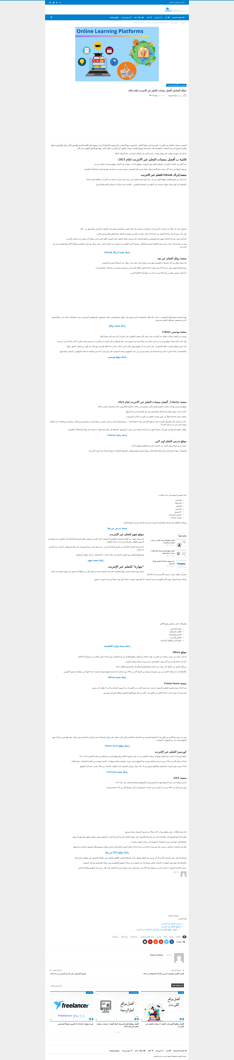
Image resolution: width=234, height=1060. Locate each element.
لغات (148, 17)
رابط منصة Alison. (117, 677)
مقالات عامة (137, 17)
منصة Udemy (124, 936)
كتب (166, 17)
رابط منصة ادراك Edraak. (117, 252)
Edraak (171, 936)
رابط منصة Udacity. (117, 435)
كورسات (157, 17)
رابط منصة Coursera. (117, 771)
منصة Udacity (134, 936)
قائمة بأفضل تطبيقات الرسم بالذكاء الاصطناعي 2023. (163, 974)
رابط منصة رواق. (117, 325)
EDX (165, 936)
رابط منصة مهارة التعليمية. (117, 646)
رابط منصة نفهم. (95, 560)
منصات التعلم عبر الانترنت (147, 936)
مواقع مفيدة (182, 85)
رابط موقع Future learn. (117, 745)
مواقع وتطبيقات (114, 17)
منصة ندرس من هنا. (117, 528)
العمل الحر (89, 992)
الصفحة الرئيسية (177, 17)
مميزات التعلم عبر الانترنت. (171, 924)
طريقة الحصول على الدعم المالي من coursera (68, 974)
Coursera (178, 936)
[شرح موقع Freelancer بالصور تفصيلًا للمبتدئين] (181, 564)
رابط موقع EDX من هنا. (117, 852)
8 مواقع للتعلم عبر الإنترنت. (171, 927)
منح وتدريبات (125, 17)
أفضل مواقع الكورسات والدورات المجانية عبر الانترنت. (156, 930)
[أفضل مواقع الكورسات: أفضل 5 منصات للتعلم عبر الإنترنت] (181, 543)
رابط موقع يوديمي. (117, 357)
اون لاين (159, 936)
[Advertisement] (117, 120)
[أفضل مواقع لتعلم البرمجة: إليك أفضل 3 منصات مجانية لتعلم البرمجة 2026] (181, 554)
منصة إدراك (115, 936)
